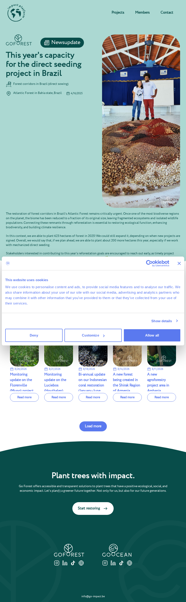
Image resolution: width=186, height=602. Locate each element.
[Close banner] (179, 263)
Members (142, 12)
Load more (93, 426)
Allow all (152, 335)
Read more (24, 397)
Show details (161, 321)
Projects (118, 12)
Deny (34, 335)
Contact (167, 12)
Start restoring (89, 508)
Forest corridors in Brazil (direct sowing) (41, 84)
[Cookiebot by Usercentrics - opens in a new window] (149, 263)
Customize (90, 335)
